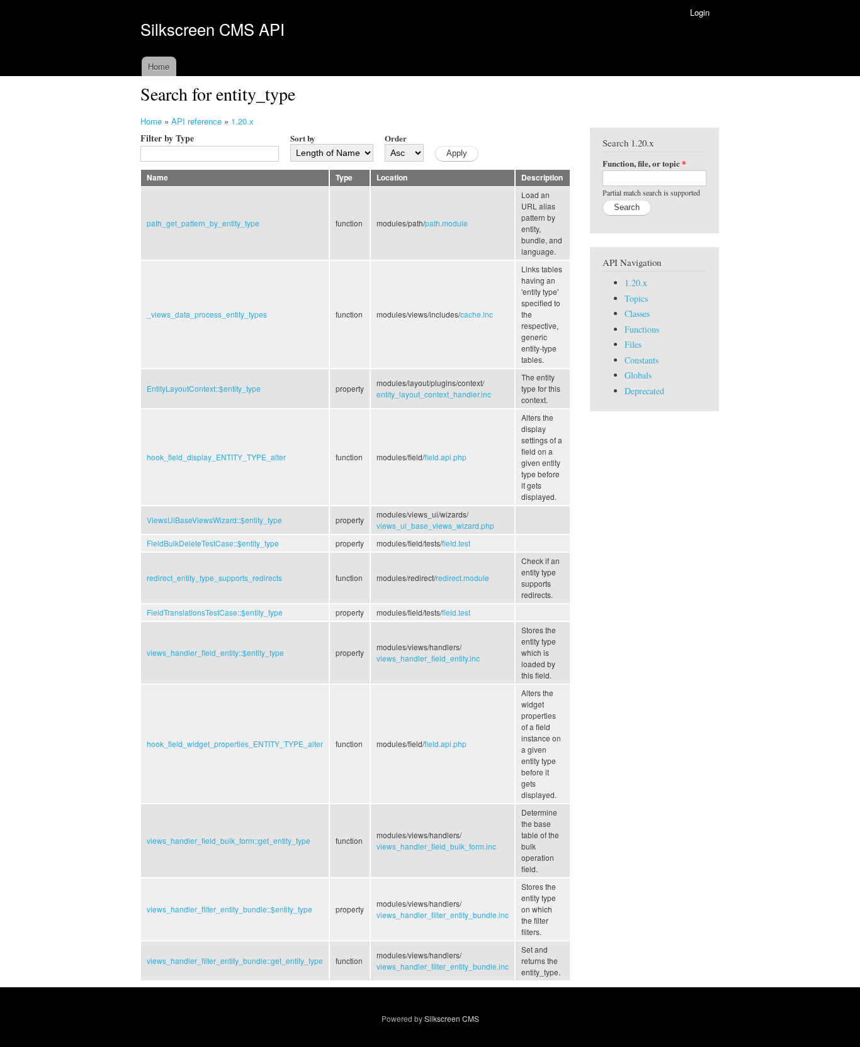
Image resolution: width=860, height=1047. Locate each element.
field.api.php (445, 456)
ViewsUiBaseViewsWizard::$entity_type (214, 519)
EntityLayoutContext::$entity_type (204, 388)
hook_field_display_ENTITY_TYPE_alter (216, 456)
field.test (456, 543)
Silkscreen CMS (451, 1018)
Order (396, 138)
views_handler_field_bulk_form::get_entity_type (228, 840)
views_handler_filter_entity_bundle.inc (442, 914)
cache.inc (476, 314)
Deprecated (644, 391)
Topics (636, 298)
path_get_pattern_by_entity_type (203, 223)
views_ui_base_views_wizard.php (435, 525)
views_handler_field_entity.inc (428, 658)
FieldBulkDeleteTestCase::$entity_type (213, 543)
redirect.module (462, 577)
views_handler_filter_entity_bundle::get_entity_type (235, 960)
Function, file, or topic (644, 163)
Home (158, 66)
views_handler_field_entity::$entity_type (215, 652)
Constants (642, 360)
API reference (196, 121)
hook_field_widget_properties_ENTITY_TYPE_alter (235, 743)
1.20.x (242, 121)
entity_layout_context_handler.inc (433, 394)
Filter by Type (167, 138)
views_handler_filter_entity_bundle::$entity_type (229, 909)
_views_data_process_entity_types (207, 314)
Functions (642, 329)
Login (700, 12)
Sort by (302, 138)
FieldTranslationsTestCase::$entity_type (215, 612)
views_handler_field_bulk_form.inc (436, 846)
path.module (446, 223)
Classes (637, 313)
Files (633, 344)
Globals (638, 375)
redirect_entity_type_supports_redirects (214, 577)
